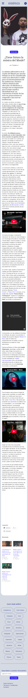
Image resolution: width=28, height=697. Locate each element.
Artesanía (9, 616)
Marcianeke (15, 205)
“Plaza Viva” (11, 292)
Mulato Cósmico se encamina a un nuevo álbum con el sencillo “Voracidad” (17, 552)
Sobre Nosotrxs (8, 683)
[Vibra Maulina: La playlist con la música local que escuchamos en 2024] (7, 543)
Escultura (18, 628)
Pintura (9, 657)
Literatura (9, 645)
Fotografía (7, 633)
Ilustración (9, 639)
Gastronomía (19, 633)
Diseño (8, 628)
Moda (19, 645)
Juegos (20, 639)
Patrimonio (19, 651)
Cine (19, 616)
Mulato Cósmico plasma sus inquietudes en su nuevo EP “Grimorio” (6, 574)
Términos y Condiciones (10, 685)
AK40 (22, 205)
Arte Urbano (20, 610)
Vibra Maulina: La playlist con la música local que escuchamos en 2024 (6, 552)
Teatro (19, 657)
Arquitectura (7, 610)
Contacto (6, 687)
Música (8, 651)
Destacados (14, 52)
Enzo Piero (12, 400)
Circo (8, 622)
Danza (18, 622)
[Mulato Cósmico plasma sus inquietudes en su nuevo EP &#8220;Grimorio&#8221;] (7, 566)
